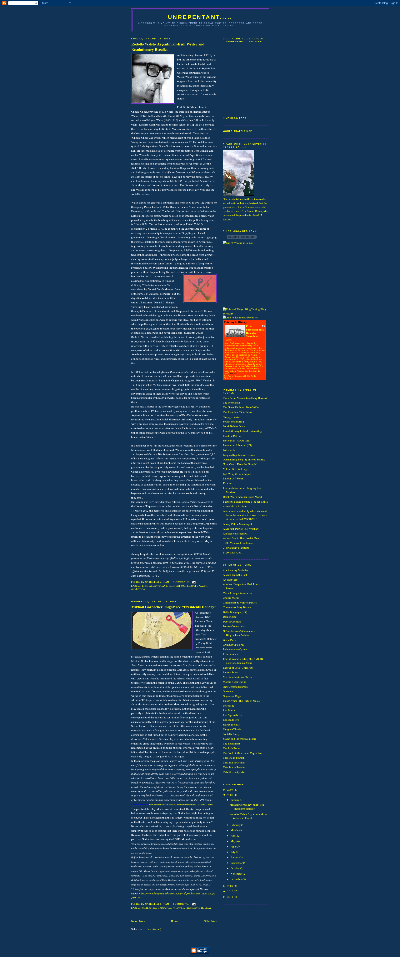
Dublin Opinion (232, 621)
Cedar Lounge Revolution (237, 593)
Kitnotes (227, 483)
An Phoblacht (230, 579)
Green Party (229, 640)
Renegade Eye (231, 720)
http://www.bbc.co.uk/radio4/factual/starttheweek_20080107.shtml (181, 804)
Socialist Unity (231, 734)
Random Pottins (232, 436)
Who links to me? (243, 243)
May (233, 841)
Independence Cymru (235, 649)
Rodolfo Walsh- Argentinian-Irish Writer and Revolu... (248, 816)
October (235, 868)
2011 (230, 897)
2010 (230, 891)
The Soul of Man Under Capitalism (242, 753)
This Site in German (234, 762)
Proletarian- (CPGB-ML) (236, 440)
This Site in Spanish (234, 772)
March (235, 830)
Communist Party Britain (237, 607)
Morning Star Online (234, 682)
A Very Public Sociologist (237, 524)
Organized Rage (232, 696)
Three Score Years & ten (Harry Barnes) (245, 398)
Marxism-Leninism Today (237, 677)
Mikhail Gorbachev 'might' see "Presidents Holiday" (173, 607)
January (235, 800)
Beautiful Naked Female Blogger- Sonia (245, 501)
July (233, 852)
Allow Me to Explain (235, 506)
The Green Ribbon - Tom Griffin (241, 407)
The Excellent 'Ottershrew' (237, 412)
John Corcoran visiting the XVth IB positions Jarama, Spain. (243, 661)
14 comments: (180, 903)
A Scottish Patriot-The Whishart (241, 529)
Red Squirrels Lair (233, 715)
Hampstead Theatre (171, 907)
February (236, 825)
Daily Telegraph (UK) (235, 612)
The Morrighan (231, 402)
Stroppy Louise (231, 417)
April (234, 836)
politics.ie (228, 705)
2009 (230, 886)
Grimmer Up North (233, 644)
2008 (230, 795)
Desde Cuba (229, 617)
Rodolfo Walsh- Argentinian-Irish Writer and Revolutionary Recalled (167, 46)
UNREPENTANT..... (200, 17)
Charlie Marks (231, 598)
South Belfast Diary (234, 426)
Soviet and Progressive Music (239, 739)
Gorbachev (149, 907)
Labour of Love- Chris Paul (238, 667)
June (233, 846)
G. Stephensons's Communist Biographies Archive (239, 633)
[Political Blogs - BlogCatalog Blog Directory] (246, 313)
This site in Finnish (234, 758)
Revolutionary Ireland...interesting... (243, 431)
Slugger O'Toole (232, 729)
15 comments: (180, 581)
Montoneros (177, 585)
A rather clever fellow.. (235, 533)
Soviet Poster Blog (233, 421)
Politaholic (229, 450)
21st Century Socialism (236, 570)
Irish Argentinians (154, 585)
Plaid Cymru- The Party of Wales (241, 701)
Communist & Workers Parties (240, 602)
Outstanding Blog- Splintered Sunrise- (244, 459)
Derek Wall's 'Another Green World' (242, 497)
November (237, 873)
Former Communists (234, 626)
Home (174, 921)
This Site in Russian (234, 767)
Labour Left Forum (233, 478)
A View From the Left (235, 575)
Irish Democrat (231, 654)
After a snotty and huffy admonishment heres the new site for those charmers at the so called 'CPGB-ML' (245, 515)
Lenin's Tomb (230, 672)
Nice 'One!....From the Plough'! (240, 464)
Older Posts (210, 921)
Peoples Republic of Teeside (239, 455)
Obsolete (228, 691)
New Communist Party (235, 686)
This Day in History (232, 376)
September (237, 863)
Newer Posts (138, 921)
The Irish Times (231, 748)
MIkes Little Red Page (235, 469)
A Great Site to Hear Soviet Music (242, 538)
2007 (230, 789)
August (235, 857)
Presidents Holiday (198, 907)
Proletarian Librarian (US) (237, 445)
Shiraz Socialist (231, 724)
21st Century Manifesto (236, 548)
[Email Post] (193, 581)
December (236, 879)
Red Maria (229, 710)
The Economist (231, 743)
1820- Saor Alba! (232, 552)
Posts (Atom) (154, 929)
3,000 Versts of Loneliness (237, 543)
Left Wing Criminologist (237, 474)
